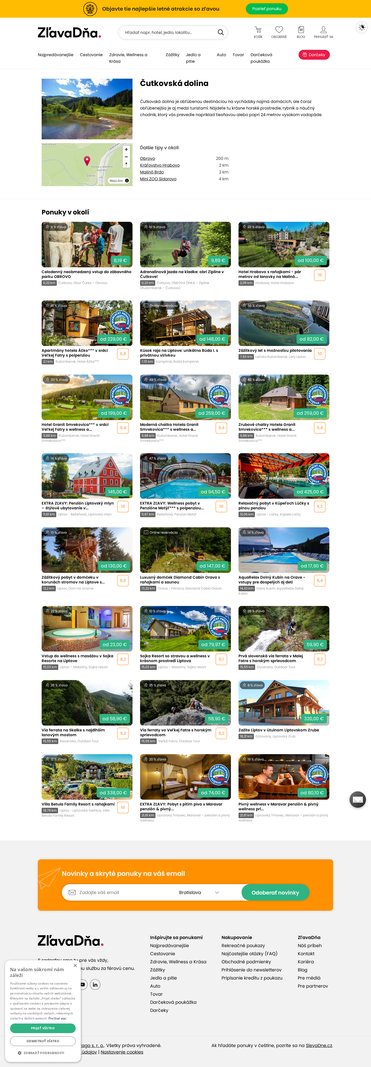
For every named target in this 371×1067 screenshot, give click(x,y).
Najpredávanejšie (55, 55)
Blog (302, 970)
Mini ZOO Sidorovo (158, 179)
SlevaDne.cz (319, 1045)
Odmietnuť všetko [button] (42, 1041)
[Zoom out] (126, 156)
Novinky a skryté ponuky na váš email (123, 873)
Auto (221, 55)
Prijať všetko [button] (43, 1028)
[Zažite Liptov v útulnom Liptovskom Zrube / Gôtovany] (284, 712)
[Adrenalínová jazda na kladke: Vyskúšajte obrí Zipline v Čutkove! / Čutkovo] (185, 256)
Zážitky (172, 55)
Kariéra (306, 962)
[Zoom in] (126, 149)
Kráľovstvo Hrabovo (160, 165)
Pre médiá (309, 978)
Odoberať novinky (275, 892)
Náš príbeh (310, 946)
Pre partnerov (313, 986)
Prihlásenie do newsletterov (252, 970)
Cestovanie (91, 55)
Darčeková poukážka (261, 58)
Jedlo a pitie (193, 58)
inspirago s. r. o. (87, 1045)
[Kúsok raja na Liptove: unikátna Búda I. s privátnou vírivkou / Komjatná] (185, 332)
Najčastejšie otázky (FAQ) (250, 954)
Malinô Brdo (152, 172)
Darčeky (317, 55)
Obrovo (147, 158)
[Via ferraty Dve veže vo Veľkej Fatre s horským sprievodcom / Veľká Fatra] (185, 712)
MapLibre (116, 180)
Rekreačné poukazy (243, 946)
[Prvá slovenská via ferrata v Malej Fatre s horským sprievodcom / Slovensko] (284, 638)
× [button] (75, 966)
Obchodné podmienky (246, 962)
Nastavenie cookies (122, 1052)
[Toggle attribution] (127, 181)
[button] (43, 1053)
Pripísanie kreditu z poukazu (252, 978)
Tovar (238, 55)
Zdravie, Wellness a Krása (128, 58)
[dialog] (43, 1011)
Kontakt (306, 954)
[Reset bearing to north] (126, 164)
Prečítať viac (57, 1018)
